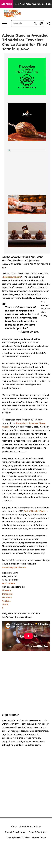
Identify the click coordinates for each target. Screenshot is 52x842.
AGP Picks (7, 4)
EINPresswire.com (12, 277)
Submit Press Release (15, 832)
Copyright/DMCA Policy (18, 837)
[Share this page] (48, 23)
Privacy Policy (39, 837)
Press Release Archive (30, 826)
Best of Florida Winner (34, 511)
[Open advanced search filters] (41, 23)
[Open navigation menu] (4, 23)
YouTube (6, 601)
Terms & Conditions (38, 832)
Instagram (7, 594)
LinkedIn (6, 590)
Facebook (7, 597)
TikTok (5, 604)
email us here (8, 583)
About (14, 826)
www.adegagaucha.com (14, 567)
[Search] (35, 23)
